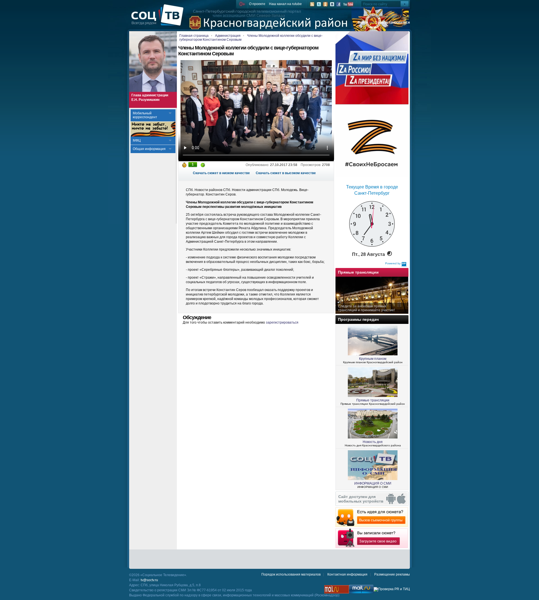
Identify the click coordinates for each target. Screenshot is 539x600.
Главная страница (194, 36)
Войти (363, 22)
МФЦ (137, 140)
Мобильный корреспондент (145, 115)
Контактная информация (347, 574)
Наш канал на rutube (285, 4)
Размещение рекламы (392, 574)
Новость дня (373, 442)
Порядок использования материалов (291, 574)
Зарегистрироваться (392, 22)
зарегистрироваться (282, 322)
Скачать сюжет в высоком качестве (286, 173)
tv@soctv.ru (149, 580)
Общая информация (149, 149)
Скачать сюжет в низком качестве (221, 173)
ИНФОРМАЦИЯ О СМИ (372, 483)
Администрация (228, 36)
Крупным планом (372, 359)
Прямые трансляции (372, 400)
